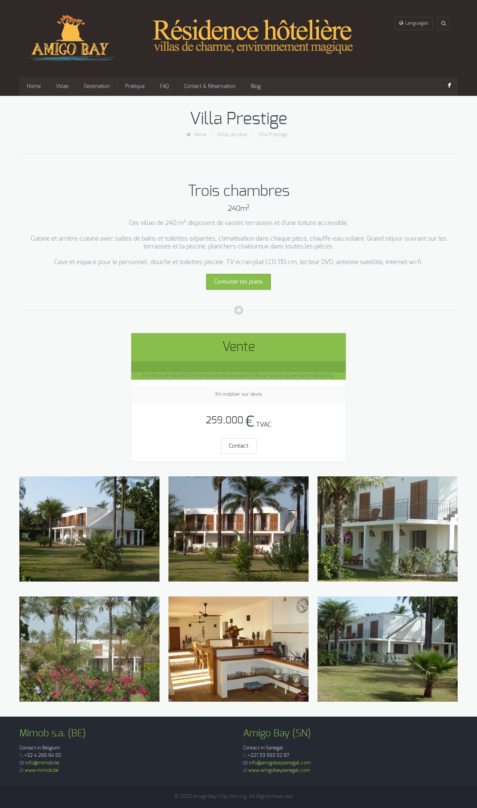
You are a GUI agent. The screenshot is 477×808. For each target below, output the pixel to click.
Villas (62, 86)
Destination (97, 86)
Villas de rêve (232, 134)
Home (34, 86)
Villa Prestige (272, 134)
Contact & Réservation (210, 86)
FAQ (164, 86)
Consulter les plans (238, 282)
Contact (239, 446)
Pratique (135, 86)
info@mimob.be (42, 763)
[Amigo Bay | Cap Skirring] (212, 38)
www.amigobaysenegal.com (279, 770)
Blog (256, 86)
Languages (417, 23)
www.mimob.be (42, 770)
